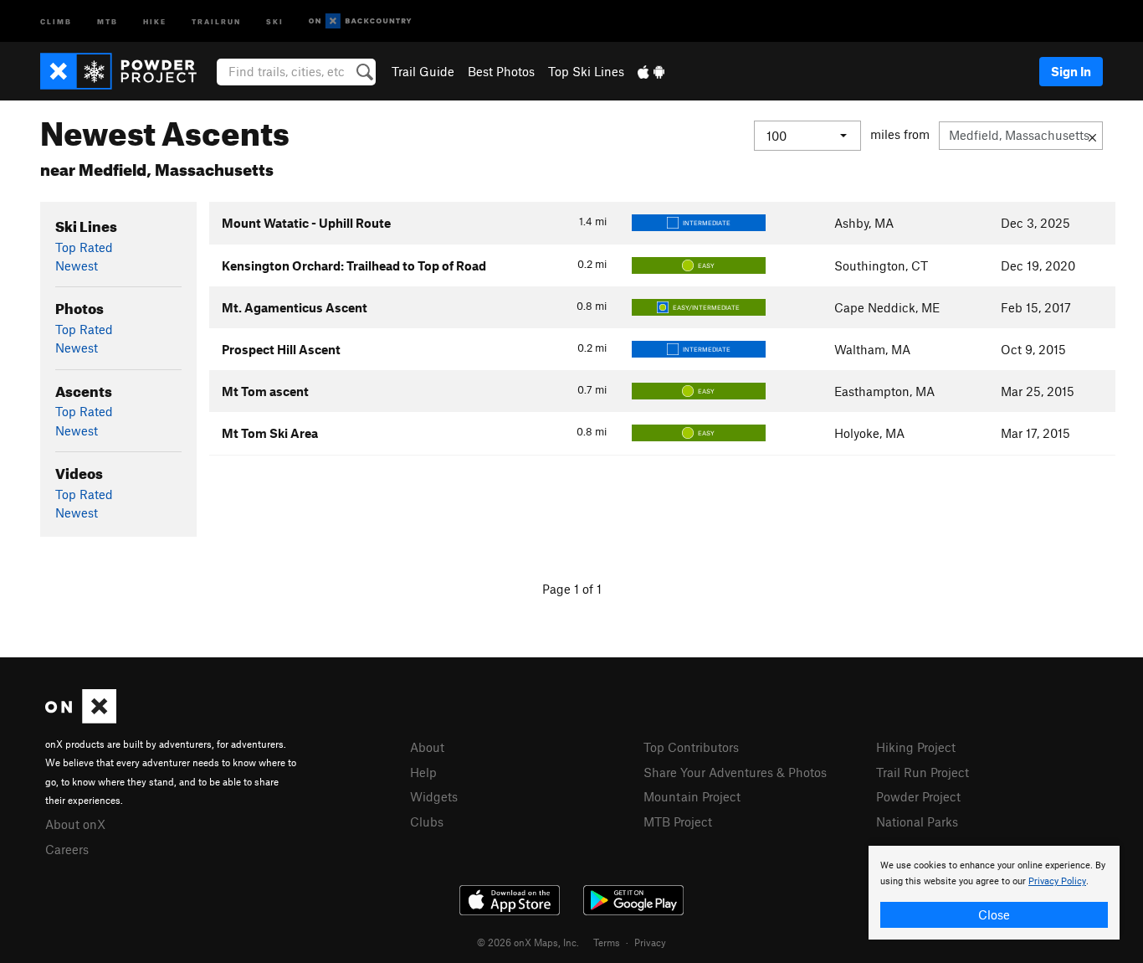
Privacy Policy (1057, 881)
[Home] (126, 71)
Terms (606, 942)
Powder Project (918, 796)
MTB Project (677, 821)
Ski (275, 20)
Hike (155, 20)
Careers (67, 849)
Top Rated (84, 247)
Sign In (1071, 71)
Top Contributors (691, 746)
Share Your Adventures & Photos (735, 772)
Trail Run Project (922, 772)
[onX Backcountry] (360, 21)
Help (423, 772)
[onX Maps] (80, 718)
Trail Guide (423, 71)
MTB (107, 20)
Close (994, 914)
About (427, 746)
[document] (994, 892)
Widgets (434, 796)
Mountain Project (692, 796)
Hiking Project (916, 746)
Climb (56, 20)
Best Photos (501, 71)
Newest (76, 265)
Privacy (650, 942)
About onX (75, 824)
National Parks (917, 821)
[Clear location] (1092, 135)
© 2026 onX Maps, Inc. (528, 942)
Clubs (426, 821)
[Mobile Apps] (651, 71)
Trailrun (216, 20)
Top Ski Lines (586, 71)
